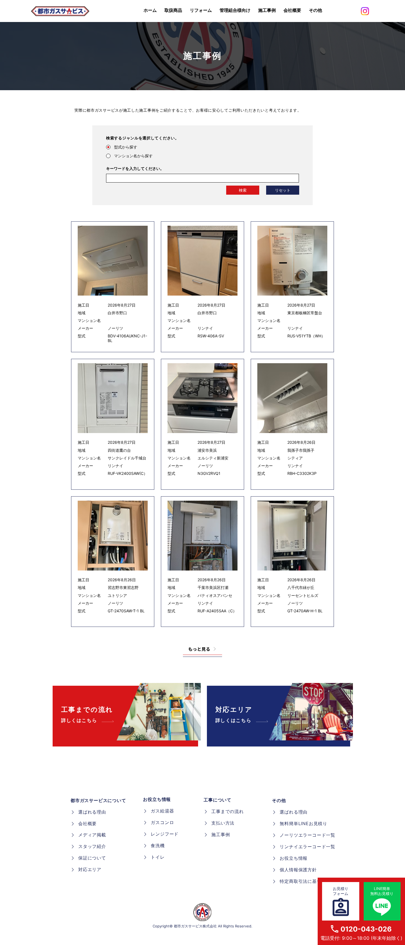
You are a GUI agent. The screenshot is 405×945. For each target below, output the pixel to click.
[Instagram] (365, 11)
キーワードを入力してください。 (135, 168)
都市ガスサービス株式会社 (195, 926)
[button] (315, 10)
